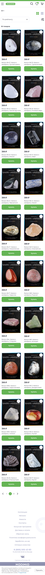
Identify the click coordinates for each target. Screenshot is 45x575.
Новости (22, 519)
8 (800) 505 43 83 (22, 549)
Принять (39, 570)
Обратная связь (22, 534)
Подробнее (22, 572)
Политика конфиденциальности (22, 538)
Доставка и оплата (22, 530)
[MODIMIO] (22, 565)
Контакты (22, 523)
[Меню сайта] (2, 4)
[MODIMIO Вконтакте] (22, 557)
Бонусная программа (22, 527)
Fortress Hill (26, 560)
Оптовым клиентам (22, 545)
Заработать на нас (22, 541)
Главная (3, 10)
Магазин (22, 516)
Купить (11, 69)
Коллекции (22, 512)
